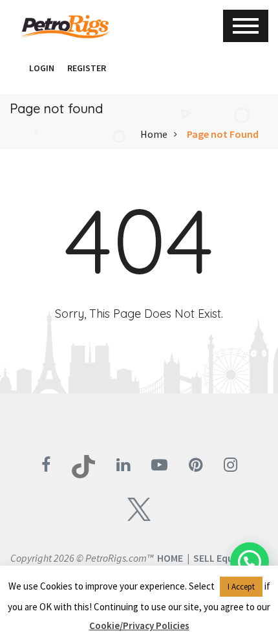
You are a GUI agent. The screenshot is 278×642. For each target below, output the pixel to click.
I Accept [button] (241, 586)
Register (86, 68)
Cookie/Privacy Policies (139, 625)
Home (153, 133)
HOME (170, 557)
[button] (16, 68)
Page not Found (223, 133)
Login (41, 68)
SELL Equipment (229, 557)
